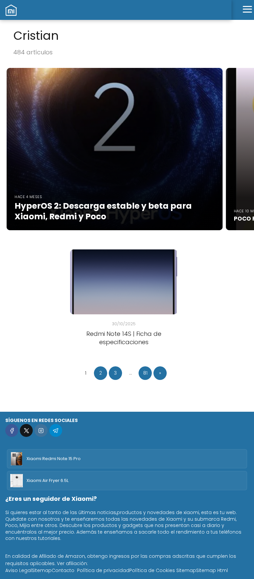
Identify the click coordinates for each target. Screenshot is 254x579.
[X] (26, 430)
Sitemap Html (212, 570)
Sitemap (42, 570)
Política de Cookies (152, 570)
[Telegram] (55, 430)
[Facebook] (11, 430)
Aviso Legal (18, 570)
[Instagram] (40, 430)
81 (145, 373)
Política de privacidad (103, 570)
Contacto (63, 570)
